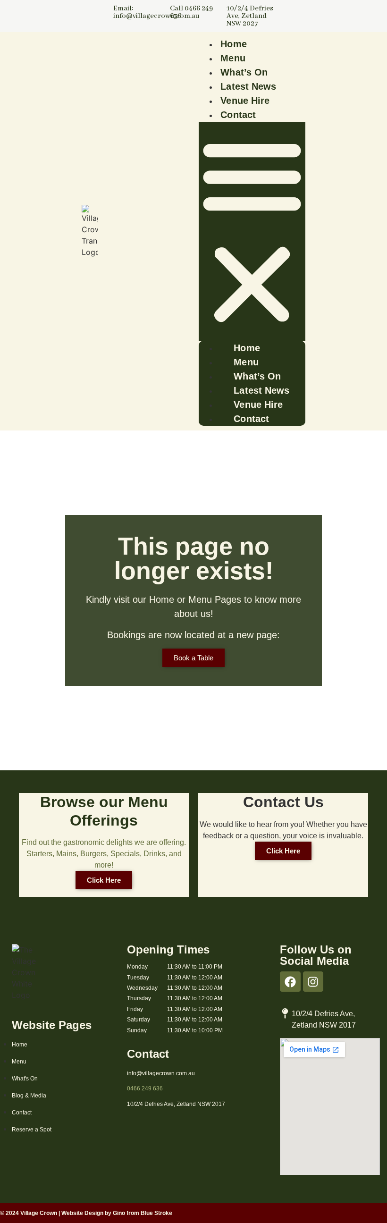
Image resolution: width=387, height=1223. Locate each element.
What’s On (244, 72)
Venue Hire (244, 100)
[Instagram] (313, 981)
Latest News (248, 86)
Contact (238, 115)
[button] (252, 231)
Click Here (104, 880)
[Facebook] (290, 981)
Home (233, 44)
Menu (232, 58)
